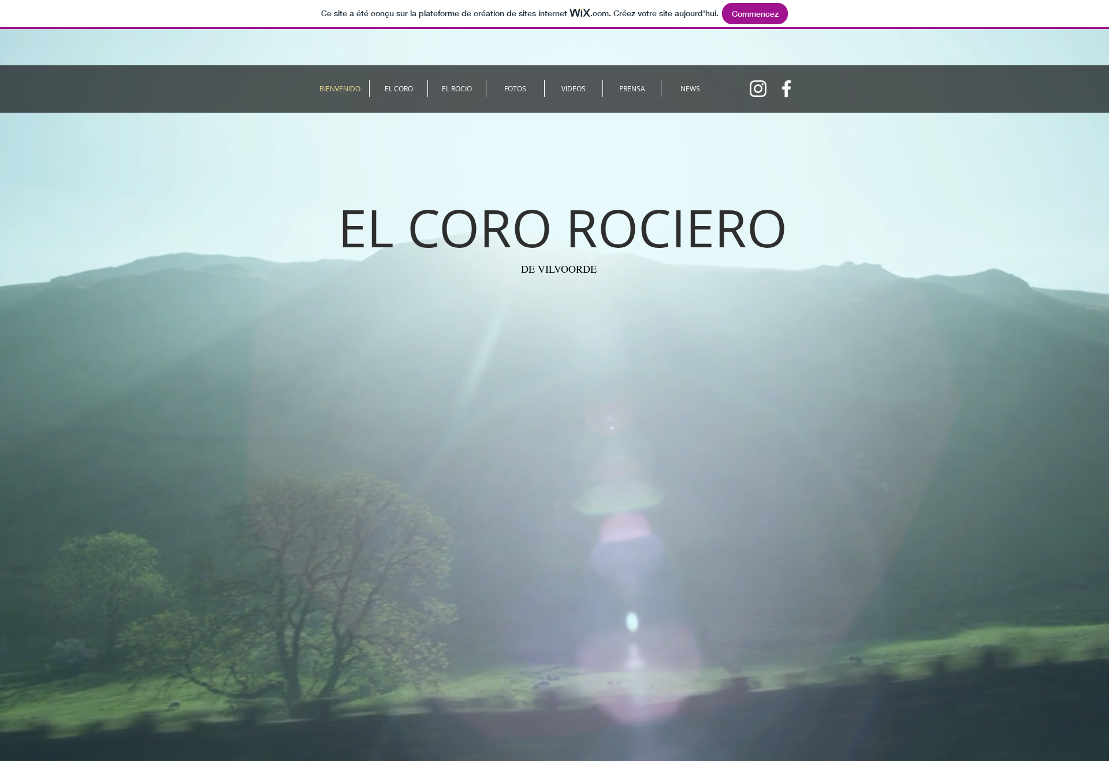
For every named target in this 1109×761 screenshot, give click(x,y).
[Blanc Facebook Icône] (786, 88)
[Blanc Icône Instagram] (758, 88)
